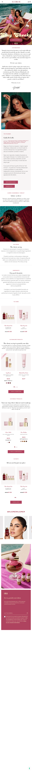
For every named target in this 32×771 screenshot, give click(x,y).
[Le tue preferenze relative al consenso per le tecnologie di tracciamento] (29, 768)
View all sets (16, 502)
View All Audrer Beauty (16, 451)
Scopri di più (9, 186)
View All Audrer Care (16, 391)
